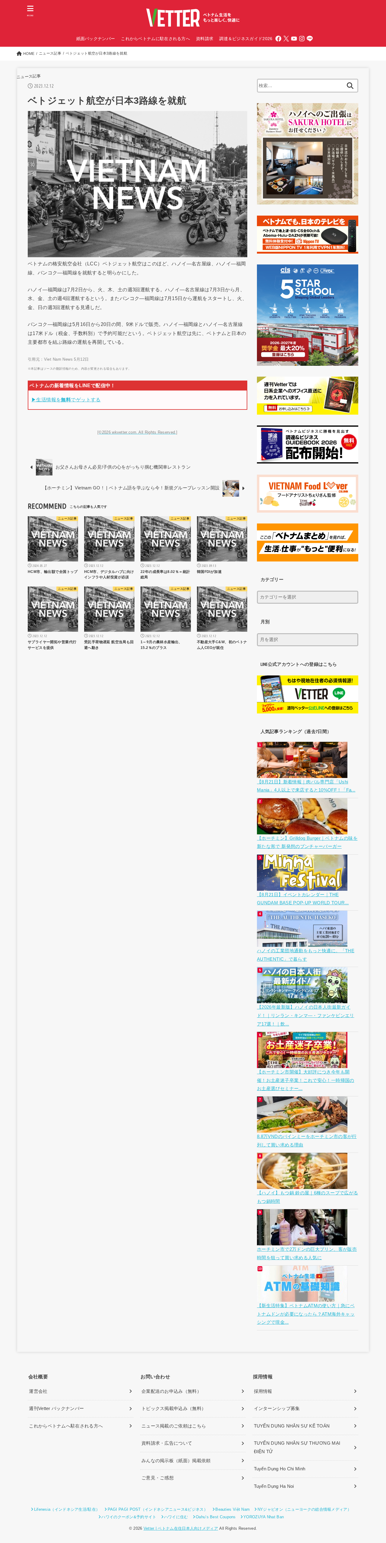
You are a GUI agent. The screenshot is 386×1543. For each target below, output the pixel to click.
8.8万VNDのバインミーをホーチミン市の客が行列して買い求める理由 (307, 1140)
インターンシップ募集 (277, 1408)
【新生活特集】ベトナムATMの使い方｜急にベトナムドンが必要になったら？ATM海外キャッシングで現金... (306, 1314)
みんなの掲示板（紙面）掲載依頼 (176, 1460)
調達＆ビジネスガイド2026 (245, 38)
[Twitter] (286, 39)
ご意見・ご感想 (157, 1477)
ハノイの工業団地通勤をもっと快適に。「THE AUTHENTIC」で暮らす (305, 955)
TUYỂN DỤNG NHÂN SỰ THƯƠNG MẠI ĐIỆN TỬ (297, 1447)
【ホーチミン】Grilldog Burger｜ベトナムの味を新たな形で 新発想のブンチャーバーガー (307, 842)
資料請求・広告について (166, 1443)
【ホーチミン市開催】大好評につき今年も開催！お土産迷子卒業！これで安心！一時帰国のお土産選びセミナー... (305, 1080)
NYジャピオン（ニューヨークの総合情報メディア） (304, 1509)
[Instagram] (302, 39)
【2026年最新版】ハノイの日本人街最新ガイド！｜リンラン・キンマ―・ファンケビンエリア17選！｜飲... (305, 1015)
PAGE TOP (371, 1492)
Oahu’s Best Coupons (216, 1517)
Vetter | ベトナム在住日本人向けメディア (181, 1528)
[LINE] (310, 39)
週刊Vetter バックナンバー (56, 1408)
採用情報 (263, 1391)
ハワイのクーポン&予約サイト (128, 1517)
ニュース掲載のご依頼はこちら (173, 1426)
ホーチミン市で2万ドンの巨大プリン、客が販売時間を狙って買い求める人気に (307, 1253)
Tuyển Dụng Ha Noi (274, 1486)
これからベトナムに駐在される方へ (155, 38)
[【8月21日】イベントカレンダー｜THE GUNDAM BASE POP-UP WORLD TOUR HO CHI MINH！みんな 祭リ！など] (303, 886)
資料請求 (204, 38)
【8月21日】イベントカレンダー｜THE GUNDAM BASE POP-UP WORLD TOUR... (303, 899)
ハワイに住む (176, 1517)
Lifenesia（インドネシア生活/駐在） (67, 1509)
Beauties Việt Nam (232, 1509)
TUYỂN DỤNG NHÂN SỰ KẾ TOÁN (292, 1426)
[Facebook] (278, 39)
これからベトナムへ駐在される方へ (66, 1426)
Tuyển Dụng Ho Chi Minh (279, 1468)
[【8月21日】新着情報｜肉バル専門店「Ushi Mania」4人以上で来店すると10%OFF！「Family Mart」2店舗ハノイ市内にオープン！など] (303, 773)
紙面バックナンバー (95, 38)
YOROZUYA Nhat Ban (263, 1517)
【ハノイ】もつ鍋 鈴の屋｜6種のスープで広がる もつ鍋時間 (307, 1197)
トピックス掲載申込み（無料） (173, 1408)
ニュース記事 (28, 76)
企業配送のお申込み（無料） (171, 1391)
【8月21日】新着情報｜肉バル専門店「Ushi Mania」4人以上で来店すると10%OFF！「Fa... (306, 786)
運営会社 (38, 1391)
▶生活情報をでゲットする (66, 399)
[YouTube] (294, 39)
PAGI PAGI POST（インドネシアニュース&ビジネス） (158, 1509)
